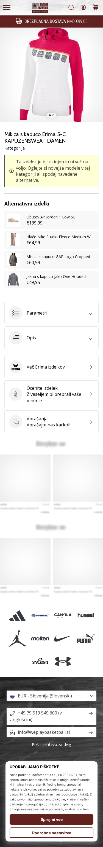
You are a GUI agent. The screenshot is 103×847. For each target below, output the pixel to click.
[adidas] (17, 615)
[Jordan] (17, 638)
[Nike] (63, 638)
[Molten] (40, 638)
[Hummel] (85, 615)
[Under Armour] (63, 661)
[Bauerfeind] (40, 615)
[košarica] (95, 8)
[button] (51, 313)
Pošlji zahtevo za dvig (51, 744)
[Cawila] (63, 615)
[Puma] (85, 638)
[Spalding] (40, 661)
